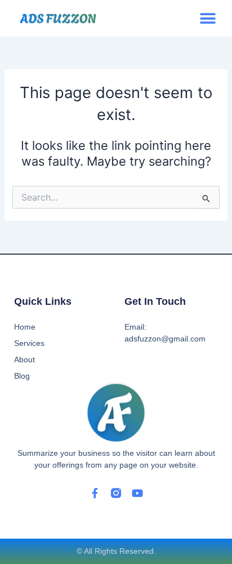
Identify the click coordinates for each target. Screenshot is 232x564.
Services (29, 343)
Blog (22, 375)
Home (24, 326)
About (24, 359)
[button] (207, 18)
